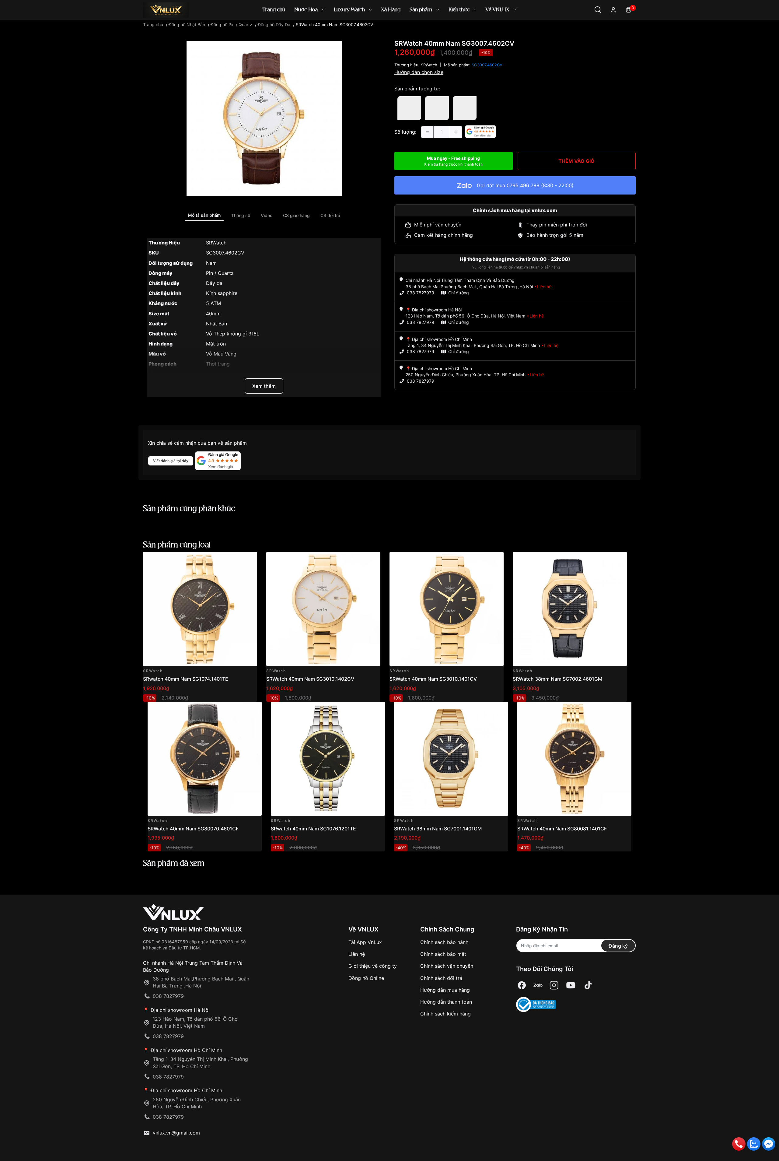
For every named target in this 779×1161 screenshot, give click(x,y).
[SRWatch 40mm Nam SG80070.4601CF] (205, 759)
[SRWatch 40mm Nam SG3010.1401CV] (447, 609)
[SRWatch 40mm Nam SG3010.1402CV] (323, 609)
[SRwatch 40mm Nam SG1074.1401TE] (200, 609)
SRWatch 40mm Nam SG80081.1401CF (562, 829)
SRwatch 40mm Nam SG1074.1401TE (185, 679)
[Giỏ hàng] (628, 9)
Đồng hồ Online (366, 978)
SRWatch (429, 64)
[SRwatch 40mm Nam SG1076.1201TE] (328, 759)
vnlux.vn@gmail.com (176, 1133)
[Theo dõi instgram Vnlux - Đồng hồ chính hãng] (554, 985)
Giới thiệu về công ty (372, 966)
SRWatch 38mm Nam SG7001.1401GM (438, 829)
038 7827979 (420, 292)
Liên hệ (356, 954)
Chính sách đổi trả (441, 978)
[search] (477, 30)
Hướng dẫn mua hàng (445, 990)
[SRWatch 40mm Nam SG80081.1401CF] (574, 759)
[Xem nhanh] (249, 560)
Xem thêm (264, 386)
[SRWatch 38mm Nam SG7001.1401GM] (451, 759)
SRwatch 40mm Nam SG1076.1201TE (313, 829)
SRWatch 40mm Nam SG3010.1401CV (433, 679)
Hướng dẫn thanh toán (446, 1002)
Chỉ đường (458, 292)
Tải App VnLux (365, 942)
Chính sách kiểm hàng (445, 1014)
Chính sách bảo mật (443, 954)
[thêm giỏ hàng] (235, 560)
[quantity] (427, 132)
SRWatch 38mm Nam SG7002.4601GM (557, 679)
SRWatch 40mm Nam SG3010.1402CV (310, 679)
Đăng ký (618, 946)
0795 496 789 (523, 185)
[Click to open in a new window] (264, 118)
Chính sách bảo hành (444, 942)
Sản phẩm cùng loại (177, 545)
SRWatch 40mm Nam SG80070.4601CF (193, 829)
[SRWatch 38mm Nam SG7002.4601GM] (570, 609)
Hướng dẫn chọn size (418, 72)
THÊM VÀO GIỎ (576, 161)
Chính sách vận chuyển (446, 966)
